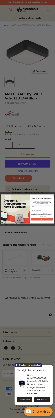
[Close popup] (50, 367)
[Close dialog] (52, 196)
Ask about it (42, 399)
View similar (24, 399)
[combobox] (33, 210)
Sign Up (42, 219)
